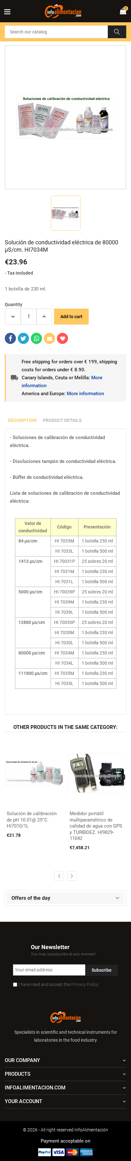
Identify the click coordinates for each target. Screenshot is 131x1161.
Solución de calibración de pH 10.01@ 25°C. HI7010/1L (32, 820)
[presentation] (59, 876)
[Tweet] (23, 338)
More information (85, 393)
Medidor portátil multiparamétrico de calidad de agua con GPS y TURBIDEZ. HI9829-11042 (96, 826)
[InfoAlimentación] (65, 1016)
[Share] (10, 338)
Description (22, 420)
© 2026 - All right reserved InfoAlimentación (65, 1129)
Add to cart (71, 316)
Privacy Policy (85, 984)
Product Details (62, 420)
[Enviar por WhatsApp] (36, 338)
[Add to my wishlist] (62, 338)
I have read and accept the (58, 984)
